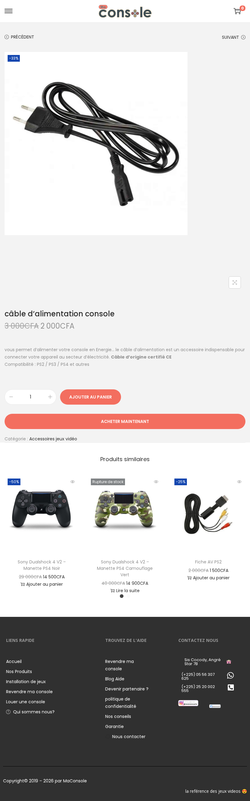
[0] (237, 11)
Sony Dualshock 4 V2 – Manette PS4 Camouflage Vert (125, 568)
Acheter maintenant (125, 421)
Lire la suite (128, 591)
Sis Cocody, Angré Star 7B (202, 662)
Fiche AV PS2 (208, 562)
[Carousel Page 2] (128, 596)
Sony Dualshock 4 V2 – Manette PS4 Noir (42, 565)
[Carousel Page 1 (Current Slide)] (121, 596)
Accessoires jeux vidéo (53, 439)
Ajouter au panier (90, 397)
